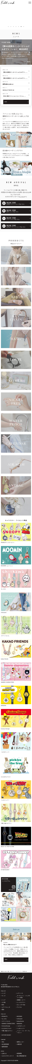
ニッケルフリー (21, 1002)
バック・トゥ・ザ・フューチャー (23, 1031)
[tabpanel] (16, 17)
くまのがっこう (21, 1026)
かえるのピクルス (6, 1028)
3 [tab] (13, 26)
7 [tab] (24, 26)
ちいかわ (4, 1018)
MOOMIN (19, 1016)
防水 (3, 1004)
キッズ (3, 995)
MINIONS (19, 1023)
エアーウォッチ (6, 1007)
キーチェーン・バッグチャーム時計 (23, 996)
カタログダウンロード (8, 1056)
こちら (22, 196)
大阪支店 (19, 1044)
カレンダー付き (21, 1004)
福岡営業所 (5, 1046)
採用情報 (19, 1053)
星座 (3, 1009)
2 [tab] (11, 26)
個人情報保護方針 (21, 1056)
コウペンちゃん (6, 1021)
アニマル (19, 1007)
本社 (3, 1042)
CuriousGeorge (6, 1026)
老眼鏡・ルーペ (21, 1000)
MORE (6, 102)
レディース (20, 993)
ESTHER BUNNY (6, 1035)
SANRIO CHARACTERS (8, 1023)
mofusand (19, 1018)
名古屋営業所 (5, 1044)
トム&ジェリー (21, 1028)
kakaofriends (20, 1021)
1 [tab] (8, 26)
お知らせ (4, 1053)
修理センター (20, 1042)
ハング (3, 1000)
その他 (3, 1002)
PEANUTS (4, 1016)
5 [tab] (18, 26)
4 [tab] (16, 26)
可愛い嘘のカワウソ (7, 1030)
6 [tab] (21, 26)
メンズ (3, 993)
